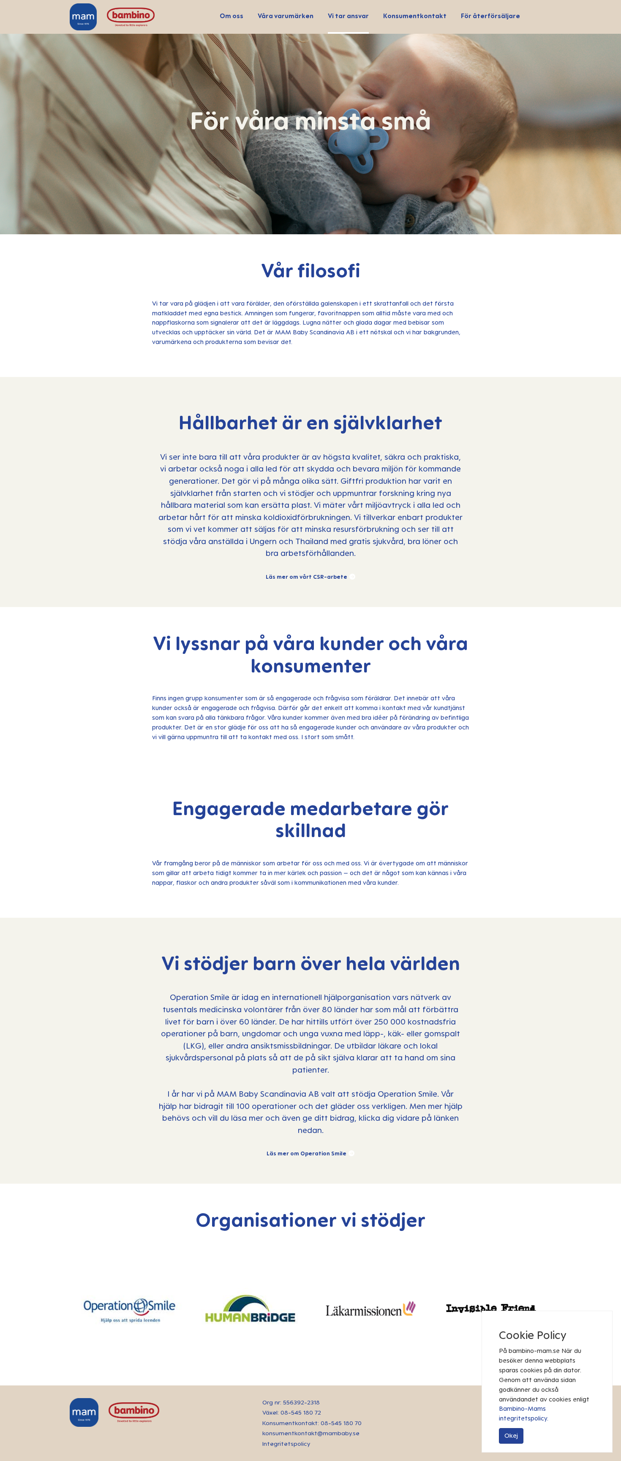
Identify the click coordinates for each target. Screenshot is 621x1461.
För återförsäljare (490, 15)
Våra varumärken (285, 15)
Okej (511, 1435)
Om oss (231, 15)
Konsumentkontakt (415, 15)
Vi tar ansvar (348, 15)
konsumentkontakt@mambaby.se (311, 1433)
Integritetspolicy (286, 1443)
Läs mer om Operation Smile (306, 1153)
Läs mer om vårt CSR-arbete (306, 576)
